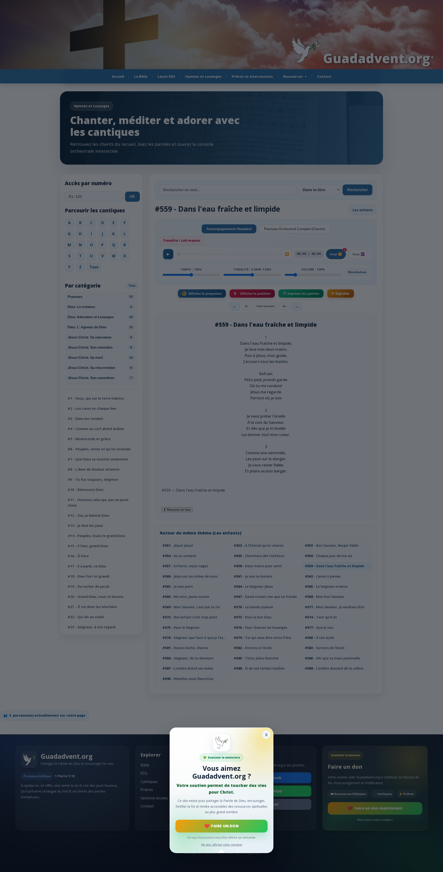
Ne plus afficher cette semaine (221, 844)
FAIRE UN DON (224, 825)
